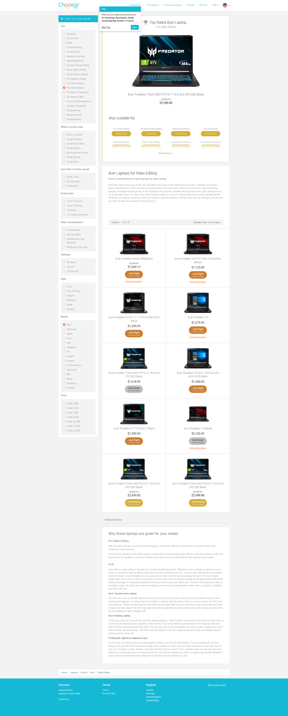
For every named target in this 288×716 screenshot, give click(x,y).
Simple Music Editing (77, 74)
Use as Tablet (74, 234)
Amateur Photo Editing (78, 65)
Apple (70, 333)
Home (64, 672)
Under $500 (72, 412)
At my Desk (72, 161)
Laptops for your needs (69, 693)
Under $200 (72, 403)
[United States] (225, 5)
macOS (70, 266)
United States (152, 700)
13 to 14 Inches (74, 205)
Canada (150, 690)
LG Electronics (74, 365)
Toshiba (71, 387)
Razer (70, 378)
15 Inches (71, 210)
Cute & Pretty (73, 291)
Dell (68, 342)
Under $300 (72, 408)
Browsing (71, 33)
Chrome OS (72, 271)
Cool (69, 286)
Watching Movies (75, 60)
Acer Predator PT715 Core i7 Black (134, 428)
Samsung (71, 383)
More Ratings (165, 153)
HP (68, 351)
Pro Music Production (77, 92)
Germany (150, 693)
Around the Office (75, 143)
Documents (73, 38)
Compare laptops (173, 5)
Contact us (63, 699)
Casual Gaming (74, 47)
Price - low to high (210, 222)
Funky (69, 304)
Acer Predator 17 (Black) (198, 428)
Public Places (73, 157)
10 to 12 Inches (74, 201)
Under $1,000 (73, 421)
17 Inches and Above (77, 214)
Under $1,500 (73, 426)
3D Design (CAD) (75, 96)
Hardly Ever (72, 186)
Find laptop (153, 5)
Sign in (215, 5)
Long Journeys (74, 139)
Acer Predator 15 (198, 317)
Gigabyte (71, 347)
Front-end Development (79, 101)
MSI (68, 374)
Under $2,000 (73, 430)
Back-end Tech (74, 115)
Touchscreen (73, 230)
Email (69, 42)
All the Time (73, 177)
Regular (70, 295)
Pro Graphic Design (76, 78)
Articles (203, 5)
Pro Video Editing (75, 87)
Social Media (73, 51)
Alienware (71, 329)
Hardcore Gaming (76, 56)
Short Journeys (74, 134)
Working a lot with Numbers (75, 241)
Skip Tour (106, 27)
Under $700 (72, 417)
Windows (71, 262)
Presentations (74, 119)
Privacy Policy (108, 693)
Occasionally (73, 181)
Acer (69, 324)
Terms (105, 690)
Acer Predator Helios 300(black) (134, 258)
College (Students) (76, 105)
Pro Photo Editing (75, 83)
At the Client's (74, 148)
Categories (135, 5)
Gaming (70, 309)
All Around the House (77, 152)
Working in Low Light (77, 247)
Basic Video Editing (76, 69)
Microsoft (71, 369)
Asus (69, 338)
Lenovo (70, 360)
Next (135, 27)
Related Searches (113, 520)
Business (71, 300)
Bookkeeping (73, 110)
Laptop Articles (65, 690)
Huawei (70, 356)
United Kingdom (153, 697)
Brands (191, 5)
